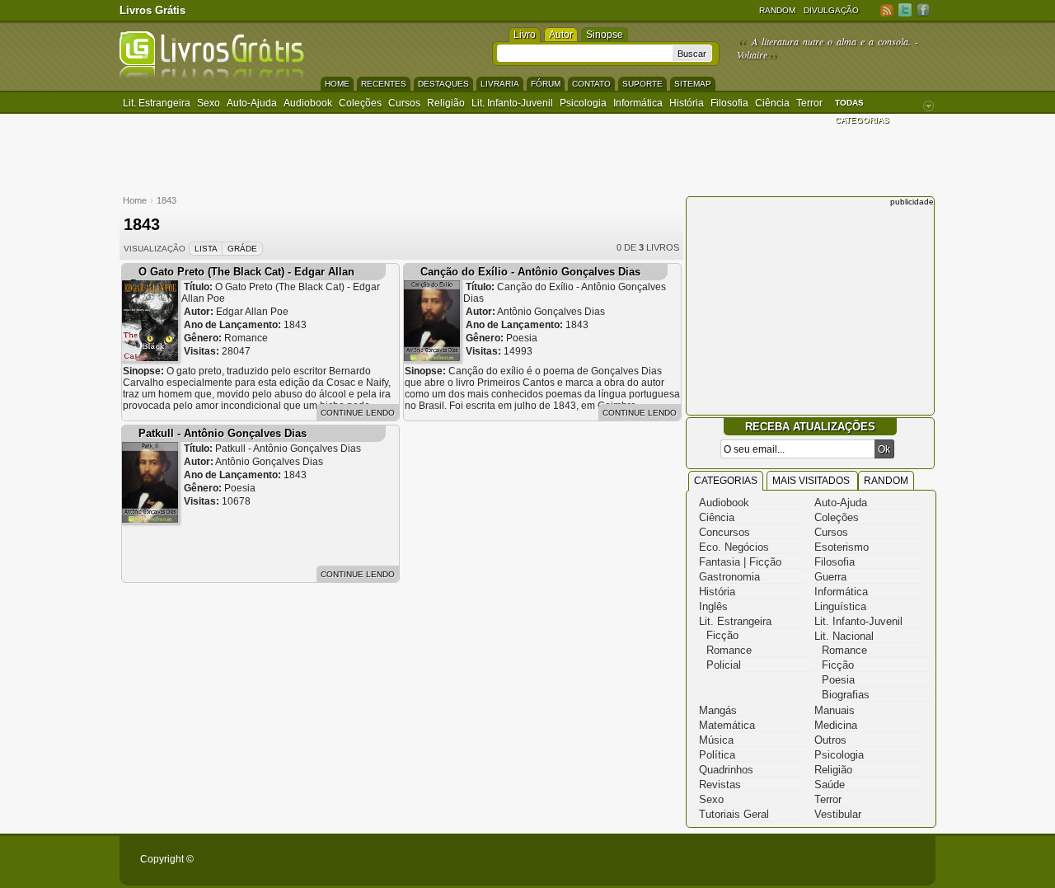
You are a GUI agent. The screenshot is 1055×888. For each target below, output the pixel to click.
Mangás (718, 710)
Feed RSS (886, 9)
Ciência (772, 103)
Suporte (642, 83)
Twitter (905, 9)
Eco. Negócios (734, 547)
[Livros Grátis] (212, 75)
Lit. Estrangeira (156, 103)
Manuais (834, 710)
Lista (206, 248)
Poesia (838, 680)
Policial (723, 665)
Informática (638, 103)
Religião (446, 103)
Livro (524, 34)
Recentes (383, 83)
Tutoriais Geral (734, 814)
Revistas (720, 784)
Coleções (360, 103)
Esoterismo (841, 547)
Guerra (830, 577)
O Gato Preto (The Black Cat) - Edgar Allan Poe (242, 277)
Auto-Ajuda (840, 502)
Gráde (242, 248)
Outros (830, 740)
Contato (591, 83)
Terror (809, 103)
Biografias (846, 694)
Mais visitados (812, 480)
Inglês (713, 606)
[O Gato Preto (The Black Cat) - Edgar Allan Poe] (150, 357)
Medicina (835, 725)
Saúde (829, 784)
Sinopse (604, 34)
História (686, 103)
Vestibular (837, 814)
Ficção (722, 635)
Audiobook (308, 103)
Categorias (725, 480)
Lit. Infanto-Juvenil (512, 103)
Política (717, 755)
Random (777, 10)
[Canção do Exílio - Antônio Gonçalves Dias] (432, 357)
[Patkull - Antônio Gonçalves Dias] (150, 519)
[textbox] (585, 53)
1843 (166, 200)
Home (337, 83)
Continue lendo (358, 412)
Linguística (840, 606)
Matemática (727, 725)
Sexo (208, 103)
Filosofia (729, 103)
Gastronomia (729, 577)
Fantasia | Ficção (740, 562)
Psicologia (583, 103)
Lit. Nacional (844, 636)
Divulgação (831, 10)
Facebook (923, 9)
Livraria (500, 83)
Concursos (724, 532)
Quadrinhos (726, 769)
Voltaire (752, 54)
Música (716, 740)
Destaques (443, 83)
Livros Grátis (152, 10)
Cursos (404, 103)
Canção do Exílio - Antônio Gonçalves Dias (530, 271)
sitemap (692, 83)
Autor (561, 34)
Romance (729, 650)
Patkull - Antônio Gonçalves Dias (222, 433)
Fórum (545, 83)
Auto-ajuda (252, 103)
